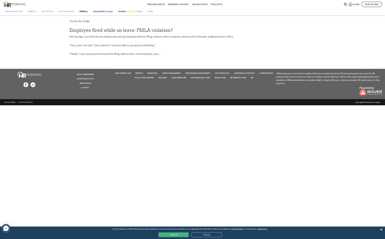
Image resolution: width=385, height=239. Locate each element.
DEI (252, 78)
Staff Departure (178, 78)
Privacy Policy (10, 102)
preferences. (262, 229)
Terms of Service (26, 102)
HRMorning (14, 4)
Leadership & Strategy (244, 73)
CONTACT (85, 87)
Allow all (173, 234)
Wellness (162, 78)
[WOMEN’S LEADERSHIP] (130, 11)
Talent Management (171, 73)
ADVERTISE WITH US (85, 79)
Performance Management (198, 73)
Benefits (139, 73)
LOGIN (356, 4)
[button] (6, 228)
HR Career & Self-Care (200, 78)
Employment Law (123, 73)
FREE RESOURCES (156, 4)
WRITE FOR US (85, 83)
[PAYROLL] (84, 11)
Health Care (220, 78)
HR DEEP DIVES (200, 4)
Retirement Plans (238, 78)
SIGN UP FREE (372, 4)
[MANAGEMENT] (103, 11)
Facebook (25, 84)
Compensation (266, 73)
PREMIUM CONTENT (178, 4)
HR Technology (222, 73)
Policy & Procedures (144, 78)
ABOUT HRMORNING (85, 74)
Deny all (206, 234)
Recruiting (153, 73)
